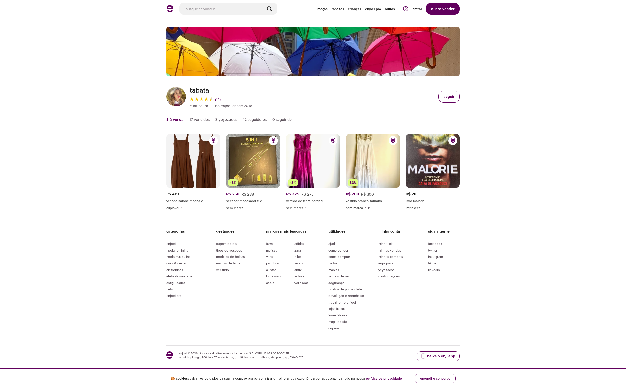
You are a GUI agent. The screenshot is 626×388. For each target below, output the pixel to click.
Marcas (333, 269)
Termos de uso (339, 276)
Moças (322, 8)
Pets (169, 289)
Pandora (272, 263)
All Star (271, 269)
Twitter (432, 250)
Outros (390, 8)
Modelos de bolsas (230, 256)
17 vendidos (200, 119)
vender (443, 8)
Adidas (299, 243)
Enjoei (171, 243)
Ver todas (301, 282)
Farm (269, 243)
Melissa (271, 250)
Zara (297, 250)
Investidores (337, 315)
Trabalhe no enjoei (342, 302)
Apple (270, 282)
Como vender (338, 250)
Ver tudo (222, 269)
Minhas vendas (389, 250)
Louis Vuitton (275, 276)
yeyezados (386, 269)
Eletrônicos (174, 269)
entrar (417, 8)
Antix (298, 269)
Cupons (334, 328)
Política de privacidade (345, 289)
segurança (336, 282)
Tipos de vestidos (229, 250)
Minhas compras (390, 256)
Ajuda (332, 243)
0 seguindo (282, 119)
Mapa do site (338, 321)
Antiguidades (176, 282)
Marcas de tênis (228, 263)
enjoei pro (373, 8)
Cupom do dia (226, 243)
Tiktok (432, 263)
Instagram (435, 256)
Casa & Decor (176, 263)
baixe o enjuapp (440, 356)
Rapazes (338, 8)
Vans (269, 256)
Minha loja (385, 243)
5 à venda (175, 119)
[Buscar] (269, 9)
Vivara (298, 263)
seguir (449, 96)
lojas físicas (337, 308)
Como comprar (339, 256)
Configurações (389, 276)
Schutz (299, 276)
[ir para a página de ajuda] (406, 8)
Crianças (354, 8)
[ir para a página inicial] (170, 11)
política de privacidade (384, 378)
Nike (297, 256)
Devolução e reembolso (346, 295)
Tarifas (332, 263)
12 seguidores (255, 119)
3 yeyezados (226, 119)
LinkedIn (434, 269)
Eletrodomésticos (179, 276)
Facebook (435, 243)
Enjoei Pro (174, 295)
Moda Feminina (177, 250)
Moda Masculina (178, 256)
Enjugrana (385, 263)
